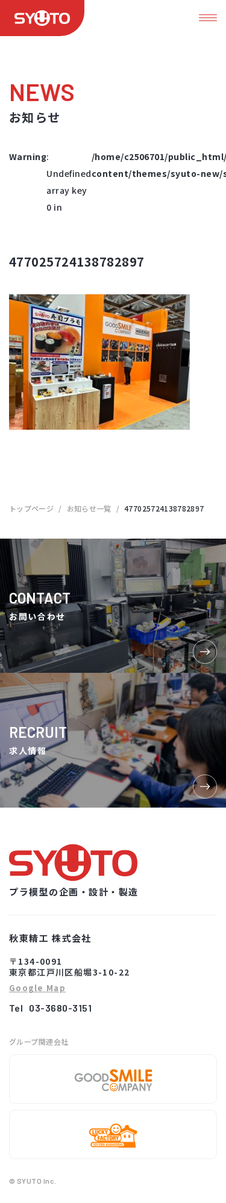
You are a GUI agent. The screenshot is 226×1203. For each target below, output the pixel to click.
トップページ (31, 508)
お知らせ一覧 (89, 508)
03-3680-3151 (60, 1007)
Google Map (37, 988)
